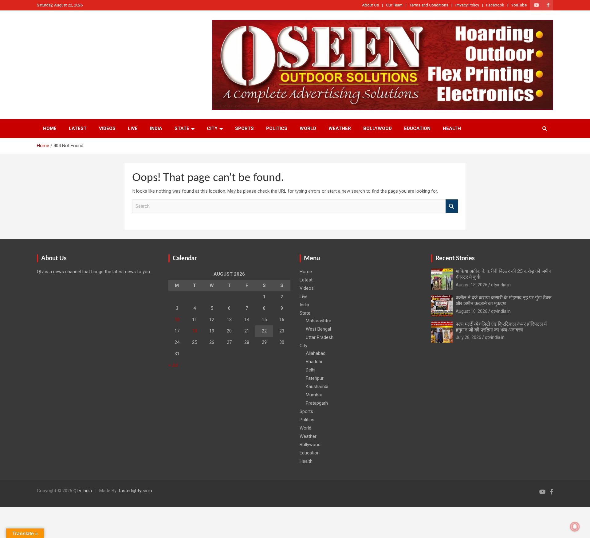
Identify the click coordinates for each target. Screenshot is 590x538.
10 (177, 319)
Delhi (310, 370)
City (212, 128)
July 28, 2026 (468, 337)
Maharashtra (318, 321)
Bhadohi (314, 361)
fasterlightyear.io (135, 490)
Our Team (394, 5)
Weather (339, 128)
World (308, 128)
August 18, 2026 (471, 284)
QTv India (82, 490)
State (182, 128)
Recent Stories (455, 258)
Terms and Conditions (429, 5)
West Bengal (318, 329)
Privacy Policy (467, 5)
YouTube (519, 5)
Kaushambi (317, 386)
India (156, 128)
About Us (370, 5)
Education (417, 128)
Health (452, 128)
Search (452, 206)
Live (133, 128)
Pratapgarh (317, 403)
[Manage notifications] (575, 527)
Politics (276, 128)
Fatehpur (315, 378)
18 (194, 331)
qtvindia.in (501, 284)
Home (50, 128)
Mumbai (314, 395)
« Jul (173, 365)
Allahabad (315, 353)
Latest (78, 128)
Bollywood (377, 128)
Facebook (495, 5)
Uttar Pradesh (319, 337)
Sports (244, 128)
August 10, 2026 (471, 311)
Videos (107, 128)
